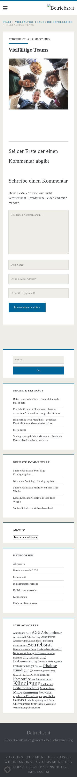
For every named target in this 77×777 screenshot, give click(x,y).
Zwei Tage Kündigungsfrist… (40, 481)
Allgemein (19, 563)
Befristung (48, 640)
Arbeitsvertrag (33, 637)
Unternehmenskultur (25, 703)
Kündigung (27, 683)
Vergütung (51, 704)
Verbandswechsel (43, 508)
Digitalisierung (34, 657)
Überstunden (33, 707)
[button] (7, 769)
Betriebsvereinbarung (23, 653)
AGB (28, 633)
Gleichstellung (40, 674)
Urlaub (41, 703)
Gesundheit (19, 577)
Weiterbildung (20, 707)
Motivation (45, 692)
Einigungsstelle (55, 662)
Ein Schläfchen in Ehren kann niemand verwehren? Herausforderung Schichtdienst (37, 411)
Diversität (42, 661)
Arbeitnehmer (51, 632)
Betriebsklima (19, 645)
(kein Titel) (19, 429)
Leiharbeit (47, 684)
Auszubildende (35, 641)
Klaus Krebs (19, 497)
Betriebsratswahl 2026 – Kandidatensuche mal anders (36, 400)
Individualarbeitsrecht (25, 583)
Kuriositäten (20, 596)
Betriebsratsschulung (25, 649)
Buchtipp (17, 657)
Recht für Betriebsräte (25, 603)
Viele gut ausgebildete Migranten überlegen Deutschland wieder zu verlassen (37, 438)
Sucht (51, 700)
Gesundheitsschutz (22, 675)
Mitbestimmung (25, 692)
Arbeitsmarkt (19, 637)
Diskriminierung (25, 661)
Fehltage (38, 666)
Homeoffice (22, 679)
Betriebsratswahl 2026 (25, 570)
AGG (36, 632)
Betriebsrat (39, 645)
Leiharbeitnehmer (26, 688)
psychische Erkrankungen (27, 696)
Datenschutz (53, 767)
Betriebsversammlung (44, 653)
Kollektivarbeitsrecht (25, 590)
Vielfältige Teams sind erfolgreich (44, 22)
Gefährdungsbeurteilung (43, 671)
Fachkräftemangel (23, 666)
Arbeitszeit (48, 636)
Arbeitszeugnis (20, 640)
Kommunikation (44, 679)
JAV (33, 679)
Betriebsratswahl (49, 649)
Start (7, 22)
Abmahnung (19, 633)
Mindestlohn (47, 688)
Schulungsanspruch (37, 699)
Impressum (38, 772)
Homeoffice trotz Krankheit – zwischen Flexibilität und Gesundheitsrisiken (34, 421)
